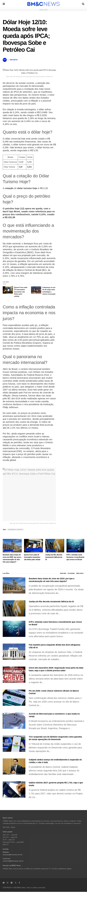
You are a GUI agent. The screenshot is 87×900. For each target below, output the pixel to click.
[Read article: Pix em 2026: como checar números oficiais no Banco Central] (14, 698)
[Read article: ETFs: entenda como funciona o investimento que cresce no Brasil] (76, 546)
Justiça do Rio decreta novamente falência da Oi (53, 557)
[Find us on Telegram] (11, 882)
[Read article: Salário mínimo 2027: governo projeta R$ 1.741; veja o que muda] (14, 789)
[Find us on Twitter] (16, 882)
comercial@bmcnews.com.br (13, 861)
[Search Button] (83, 4)
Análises (63, 573)
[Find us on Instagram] (7, 882)
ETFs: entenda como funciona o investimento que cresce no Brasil (75, 557)
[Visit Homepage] (43, 4)
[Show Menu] (4, 4)
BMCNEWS (14, 60)
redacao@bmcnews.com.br (12, 854)
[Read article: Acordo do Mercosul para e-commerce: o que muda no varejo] (14, 721)
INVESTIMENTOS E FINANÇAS (32, 549)
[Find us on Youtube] (4, 882)
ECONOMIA (8, 550)
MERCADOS (79, 573)
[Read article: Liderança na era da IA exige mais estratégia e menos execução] (36, 290)
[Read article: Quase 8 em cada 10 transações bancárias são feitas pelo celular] (8, 290)
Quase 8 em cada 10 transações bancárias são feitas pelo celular (20, 291)
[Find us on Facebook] (19, 882)
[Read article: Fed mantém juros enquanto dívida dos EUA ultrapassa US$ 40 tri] (14, 652)
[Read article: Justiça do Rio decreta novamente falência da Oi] (54, 546)
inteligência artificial (15, 529)
